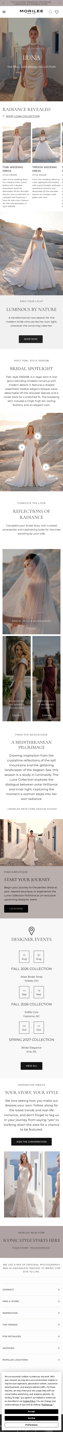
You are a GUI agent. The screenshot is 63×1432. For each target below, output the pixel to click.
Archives (8, 1348)
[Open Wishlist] (57, 13)
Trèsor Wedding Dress (44, 169)
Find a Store (11, 1301)
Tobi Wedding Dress (13, 169)
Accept (31, 1411)
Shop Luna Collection (23, 116)
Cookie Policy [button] (29, 1401)
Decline (31, 1418)
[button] (31, 339)
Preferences (31, 1425)
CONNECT (8, 1289)
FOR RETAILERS (12, 1336)
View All (31, 1065)
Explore (31, 628)
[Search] (50, 12)
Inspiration (10, 1313)
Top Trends (10, 1324)
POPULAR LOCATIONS (15, 1359)
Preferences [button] (47, 1405)
